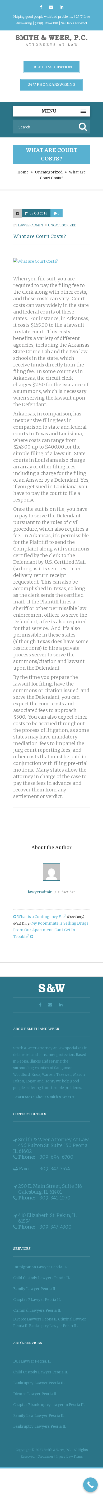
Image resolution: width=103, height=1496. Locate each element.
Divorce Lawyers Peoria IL (35, 1319)
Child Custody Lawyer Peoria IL (40, 1372)
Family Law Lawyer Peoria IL (38, 1415)
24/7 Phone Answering (51, 84)
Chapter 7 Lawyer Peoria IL (37, 1299)
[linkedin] (61, 7)
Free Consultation (51, 67)
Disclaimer (46, 1456)
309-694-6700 (56, 1157)
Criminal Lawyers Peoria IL (37, 1310)
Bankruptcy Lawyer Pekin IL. (53, 1326)
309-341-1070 (55, 1198)
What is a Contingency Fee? (50, 916)
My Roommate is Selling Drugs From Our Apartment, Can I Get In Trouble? (50, 930)
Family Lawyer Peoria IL (34, 1289)
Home (23, 172)
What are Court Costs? (39, 236)
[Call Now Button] (90, 1484)
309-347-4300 (56, 1227)
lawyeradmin (30, 225)
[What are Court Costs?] (17, 213)
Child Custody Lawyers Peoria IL (41, 1278)
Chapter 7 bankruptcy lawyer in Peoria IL (49, 1405)
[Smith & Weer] (51, 46)
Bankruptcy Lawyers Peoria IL (39, 1426)
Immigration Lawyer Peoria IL (40, 1267)
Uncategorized (49, 172)
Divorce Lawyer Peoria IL (35, 1394)
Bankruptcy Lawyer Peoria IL (38, 1383)
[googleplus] (51, 7)
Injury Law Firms (69, 1456)
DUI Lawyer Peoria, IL (32, 1361)
